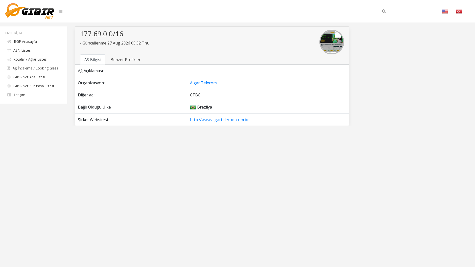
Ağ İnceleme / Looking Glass (35, 68)
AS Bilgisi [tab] (92, 59)
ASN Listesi (22, 50)
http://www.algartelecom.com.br (219, 119)
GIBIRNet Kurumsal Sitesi (33, 86)
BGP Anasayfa (25, 41)
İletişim (19, 94)
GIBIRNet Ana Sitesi (29, 77)
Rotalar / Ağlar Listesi (30, 59)
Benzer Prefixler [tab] (126, 59)
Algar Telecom (203, 83)
